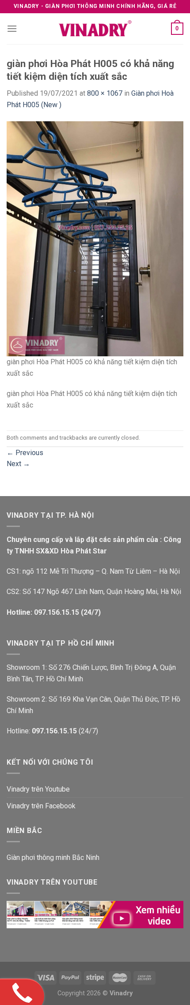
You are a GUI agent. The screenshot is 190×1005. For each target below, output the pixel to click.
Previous (25, 452)
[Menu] (12, 28)
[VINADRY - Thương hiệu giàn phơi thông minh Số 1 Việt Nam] (95, 28)
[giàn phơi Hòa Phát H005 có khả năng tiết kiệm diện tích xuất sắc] (95, 238)
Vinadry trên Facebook (41, 806)
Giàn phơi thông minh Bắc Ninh (53, 857)
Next (18, 464)
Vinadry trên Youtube (38, 789)
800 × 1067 (104, 93)
